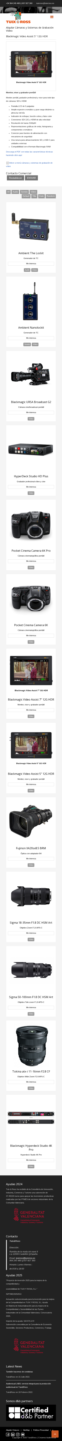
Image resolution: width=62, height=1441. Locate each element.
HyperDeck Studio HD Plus (31, 476)
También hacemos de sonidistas (19, 1372)
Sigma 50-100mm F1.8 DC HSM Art (31, 997)
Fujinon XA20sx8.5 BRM (31, 848)
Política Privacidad (41, 1430)
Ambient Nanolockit (31, 327)
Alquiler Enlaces (12, 1430)
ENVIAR (31, 177)
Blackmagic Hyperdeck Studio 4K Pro (31, 1147)
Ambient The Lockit (31, 253)
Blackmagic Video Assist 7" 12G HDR (31, 699)
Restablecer (15, 177)
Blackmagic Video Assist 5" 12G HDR (31, 774)
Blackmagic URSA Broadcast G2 (31, 402)
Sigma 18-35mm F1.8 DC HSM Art (31, 922)
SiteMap (26, 1430)
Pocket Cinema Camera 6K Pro (31, 551)
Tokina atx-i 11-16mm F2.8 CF (31, 1071)
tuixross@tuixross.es (45, 3)
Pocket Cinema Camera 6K (31, 625)
